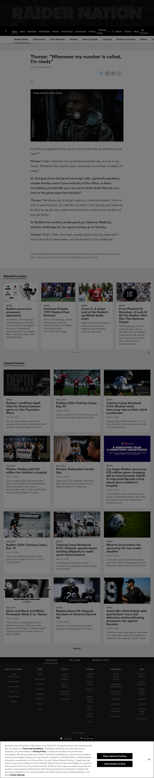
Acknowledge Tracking (114, 764)
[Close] (149, 759)
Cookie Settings (17, 775)
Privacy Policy (39, 751)
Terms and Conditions (33, 748)
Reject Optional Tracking (114, 756)
